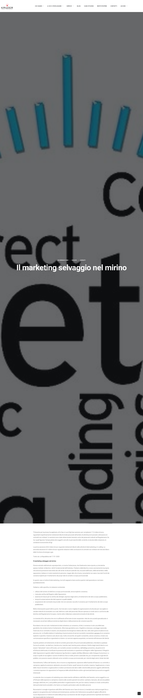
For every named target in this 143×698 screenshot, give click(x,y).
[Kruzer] (7, 6)
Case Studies (89, 6)
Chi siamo (38, 6)
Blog (79, 6)
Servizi (69, 6)
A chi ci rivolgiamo (54, 6)
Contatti (113, 6)
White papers (102, 6)
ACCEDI (123, 6)
